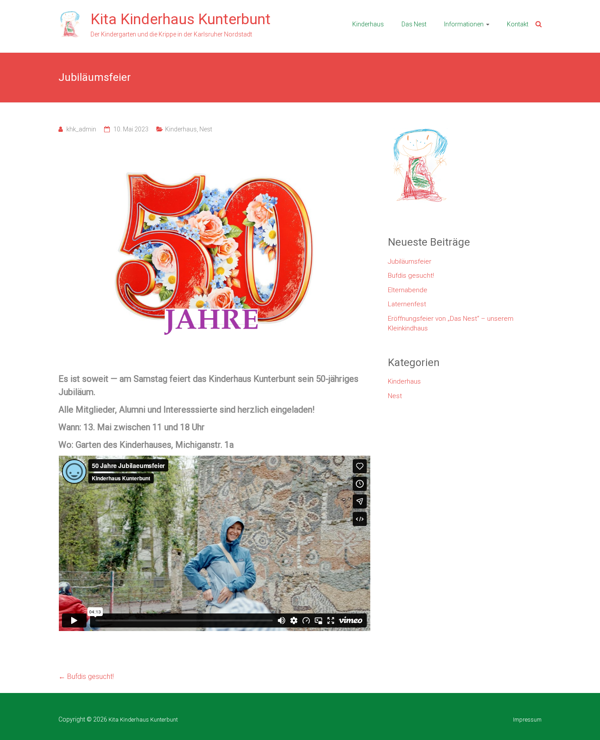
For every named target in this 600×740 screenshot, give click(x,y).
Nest (205, 129)
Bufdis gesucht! (86, 676)
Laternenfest (407, 304)
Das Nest (414, 24)
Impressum (527, 719)
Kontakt (517, 24)
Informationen (464, 24)
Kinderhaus (368, 24)
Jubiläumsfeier (409, 261)
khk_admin (81, 129)
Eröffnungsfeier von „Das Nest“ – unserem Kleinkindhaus (450, 324)
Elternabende (407, 290)
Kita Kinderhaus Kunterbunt (180, 19)
